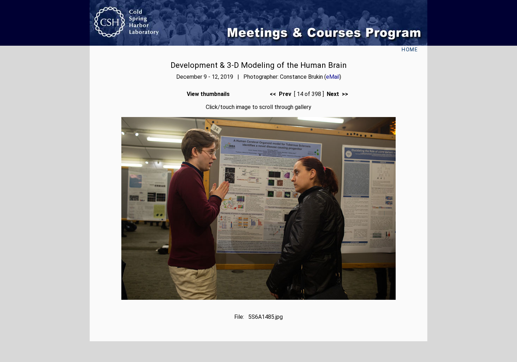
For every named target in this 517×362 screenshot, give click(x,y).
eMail (332, 76)
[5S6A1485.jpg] (258, 298)
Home (410, 50)
